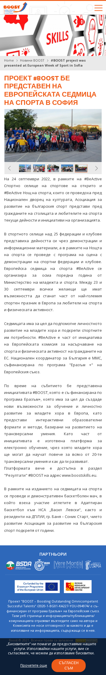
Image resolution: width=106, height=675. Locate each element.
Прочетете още (33, 665)
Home (9, 60)
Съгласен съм (69, 665)
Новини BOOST (32, 60)
